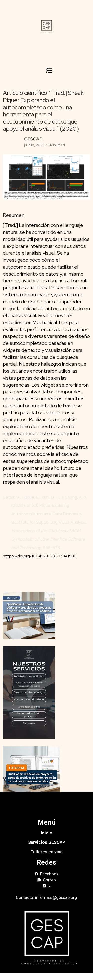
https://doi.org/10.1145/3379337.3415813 (44, 556)
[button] (49, 71)
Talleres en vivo (47, 852)
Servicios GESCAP (46, 842)
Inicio (46, 833)
